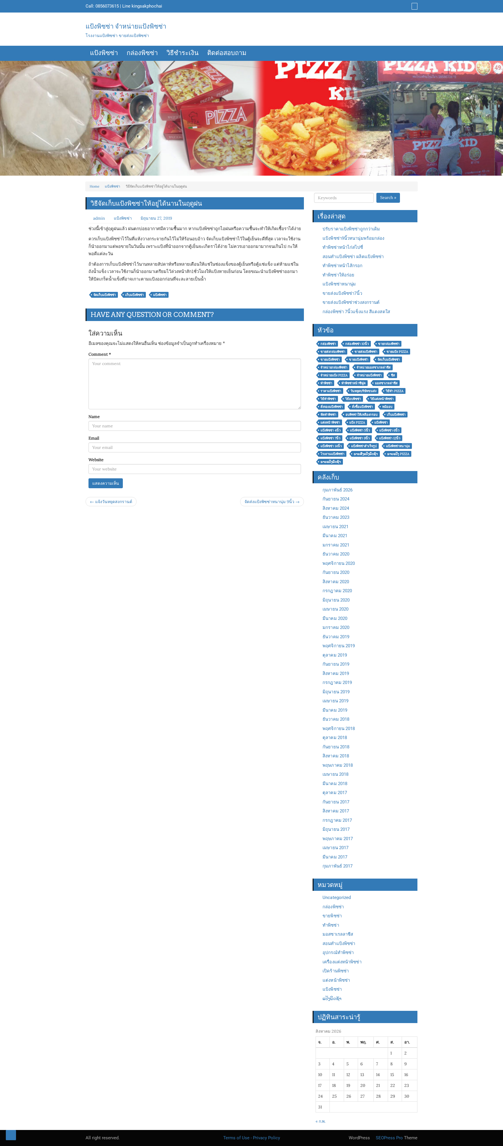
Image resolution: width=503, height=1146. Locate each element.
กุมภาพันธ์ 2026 (338, 490)
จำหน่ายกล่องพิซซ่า (333, 367)
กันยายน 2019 (336, 664)
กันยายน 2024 (336, 499)
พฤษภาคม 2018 (338, 765)
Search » (388, 197)
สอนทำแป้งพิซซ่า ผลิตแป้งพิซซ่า (353, 256)
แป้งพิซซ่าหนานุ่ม (339, 284)
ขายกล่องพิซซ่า (388, 344)
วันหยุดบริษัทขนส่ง (363, 391)
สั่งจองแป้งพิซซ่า (331, 407)
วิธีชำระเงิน (183, 53)
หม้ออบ (387, 407)
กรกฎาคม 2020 (337, 590)
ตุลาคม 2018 (335, 737)
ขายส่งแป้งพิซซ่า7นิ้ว (342, 293)
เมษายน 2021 (335, 526)
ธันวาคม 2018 (336, 719)
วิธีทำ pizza (394, 391)
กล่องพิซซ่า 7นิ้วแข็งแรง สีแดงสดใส (356, 311)
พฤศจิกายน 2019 (339, 645)
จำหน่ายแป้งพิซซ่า (369, 375)
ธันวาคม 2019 (336, 636)
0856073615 (107, 6)
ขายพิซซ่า (332, 915)
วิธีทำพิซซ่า (328, 399)
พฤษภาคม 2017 (338, 838)
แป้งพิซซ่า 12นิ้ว (389, 438)
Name (94, 416)
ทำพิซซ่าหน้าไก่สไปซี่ (343, 247)
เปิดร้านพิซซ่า (336, 971)
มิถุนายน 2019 (336, 691)
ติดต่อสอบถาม (227, 53)
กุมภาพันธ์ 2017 (338, 866)
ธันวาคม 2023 (336, 517)
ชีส (393, 375)
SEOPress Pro (389, 1137)
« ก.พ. (320, 1121)
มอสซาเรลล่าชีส (386, 383)
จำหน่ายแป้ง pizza (334, 375)
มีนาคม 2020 (335, 618)
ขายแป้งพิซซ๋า (358, 359)
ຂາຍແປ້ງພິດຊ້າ (330, 462)
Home (94, 186)
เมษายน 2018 (335, 774)
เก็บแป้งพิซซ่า (134, 295)
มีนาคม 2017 (335, 857)
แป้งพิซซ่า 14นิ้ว (331, 446)
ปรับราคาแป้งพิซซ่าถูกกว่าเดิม (351, 229)
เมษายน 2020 (335, 609)
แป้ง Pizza (357, 422)
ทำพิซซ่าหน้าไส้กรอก (342, 265)
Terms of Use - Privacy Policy (251, 1137)
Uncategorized (337, 897)
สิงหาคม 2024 (336, 508)
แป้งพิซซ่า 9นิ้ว (360, 438)
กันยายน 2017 (336, 802)
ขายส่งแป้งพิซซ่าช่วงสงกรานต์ (351, 302)
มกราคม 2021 (336, 545)
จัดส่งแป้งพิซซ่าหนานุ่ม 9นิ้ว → (272, 501)
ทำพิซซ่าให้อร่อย (338, 275)
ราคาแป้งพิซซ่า (330, 391)
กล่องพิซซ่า (142, 53)
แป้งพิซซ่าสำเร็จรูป (364, 446)
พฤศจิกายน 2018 (339, 728)
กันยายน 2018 (336, 747)
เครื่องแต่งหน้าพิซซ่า (342, 962)
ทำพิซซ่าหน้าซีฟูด (353, 383)
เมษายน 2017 (335, 847)
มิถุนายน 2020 (336, 600)
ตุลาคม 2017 (335, 792)
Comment (99, 354)
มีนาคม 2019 (335, 710)
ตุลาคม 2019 (335, 655)
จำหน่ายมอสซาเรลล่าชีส (374, 367)
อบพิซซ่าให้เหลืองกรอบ (362, 414)
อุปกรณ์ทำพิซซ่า (338, 952)
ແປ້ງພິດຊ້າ (332, 998)
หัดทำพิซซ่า (328, 414)
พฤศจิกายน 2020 (339, 563)
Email (93, 438)
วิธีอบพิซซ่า (353, 399)
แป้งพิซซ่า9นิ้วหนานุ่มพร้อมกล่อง (353, 238)
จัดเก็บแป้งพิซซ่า (104, 295)
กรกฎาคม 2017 (337, 820)
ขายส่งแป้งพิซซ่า (366, 352)
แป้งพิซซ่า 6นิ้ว (389, 430)
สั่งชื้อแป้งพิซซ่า (362, 407)
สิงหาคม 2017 (336, 811)
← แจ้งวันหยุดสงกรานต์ (111, 501)
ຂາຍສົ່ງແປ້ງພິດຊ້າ (366, 454)
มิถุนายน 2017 (336, 829)
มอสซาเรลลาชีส (338, 934)
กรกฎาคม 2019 (337, 682)
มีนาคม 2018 (335, 783)
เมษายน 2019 (335, 701)
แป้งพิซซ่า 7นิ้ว (330, 438)
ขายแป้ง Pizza (397, 352)
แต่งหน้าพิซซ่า (330, 422)
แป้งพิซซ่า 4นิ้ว (330, 430)
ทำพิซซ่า (326, 383)
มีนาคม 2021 (335, 535)
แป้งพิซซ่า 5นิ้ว (360, 430)
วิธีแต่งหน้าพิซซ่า (382, 399)
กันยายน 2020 (336, 572)
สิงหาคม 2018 (336, 756)
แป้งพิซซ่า (104, 53)
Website (96, 459)
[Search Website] (413, 6)
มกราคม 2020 (336, 627)
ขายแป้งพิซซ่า (330, 359)
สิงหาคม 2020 (336, 581)
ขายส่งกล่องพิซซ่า (332, 352)
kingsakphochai (147, 6)
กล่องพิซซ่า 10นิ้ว (357, 344)
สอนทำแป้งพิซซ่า (339, 943)
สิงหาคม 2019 (336, 673)
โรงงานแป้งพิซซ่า (332, 454)
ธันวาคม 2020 (336, 554)
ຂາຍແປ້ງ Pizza (398, 454)
